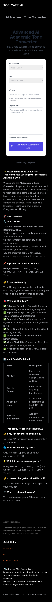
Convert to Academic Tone (27, 146)
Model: (12, 76)
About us (8, 548)
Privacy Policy (10, 560)
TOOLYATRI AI (13, 5)
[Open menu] (46, 5)
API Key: (12, 90)
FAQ (5, 554)
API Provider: (14, 64)
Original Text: (14, 106)
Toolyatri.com (41, 594)
